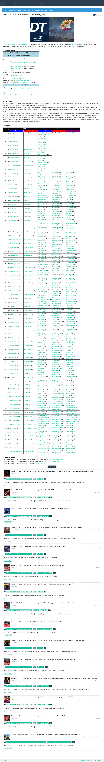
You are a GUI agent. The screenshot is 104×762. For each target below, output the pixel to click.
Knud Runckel (13, 133)
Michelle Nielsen (56, 356)
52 (61, 133)
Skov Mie (68, 368)
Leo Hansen (41, 240)
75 (5, 424)
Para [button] (99, 3)
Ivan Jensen (41, 188)
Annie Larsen (27, 259)
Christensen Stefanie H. (72, 415)
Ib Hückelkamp (41, 221)
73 (5, 416)
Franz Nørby (41, 236)
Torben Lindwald (42, 197)
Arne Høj (40, 191)
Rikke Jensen (55, 370)
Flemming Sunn (41, 317)
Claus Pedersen (14, 228)
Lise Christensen (56, 197)
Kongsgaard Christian (16, 396)
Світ (34, 478)
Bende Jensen (55, 248)
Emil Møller (13, 137)
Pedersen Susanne (27, 82)
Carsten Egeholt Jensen (44, 299)
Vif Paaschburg (28, 161)
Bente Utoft (55, 213)
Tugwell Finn (41, 335)
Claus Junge (41, 307)
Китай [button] (74, 3)
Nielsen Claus (41, 413)
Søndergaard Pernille (57, 385)
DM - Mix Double (40, 463)
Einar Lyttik (40, 166)
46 (33, 133)
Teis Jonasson (41, 311)
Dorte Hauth (69, 274)
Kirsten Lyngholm (70, 246)
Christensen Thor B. (43, 435)
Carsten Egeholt (70, 378)
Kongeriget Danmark (16, 66)
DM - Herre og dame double (55, 459)
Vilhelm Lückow (42, 133)
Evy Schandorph (28, 169)
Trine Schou (55, 335)
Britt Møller (55, 264)
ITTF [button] (68, 3)
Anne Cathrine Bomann (58, 368)
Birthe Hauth (27, 192)
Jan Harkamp (13, 294)
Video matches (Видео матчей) (44, 572)
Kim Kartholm (69, 287)
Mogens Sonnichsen (43, 305)
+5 (50, 497)
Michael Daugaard (70, 291)
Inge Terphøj (69, 172)
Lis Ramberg (27, 200)
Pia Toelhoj (39, 478)
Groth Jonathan (14, 404)
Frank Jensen (69, 252)
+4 (50, 516)
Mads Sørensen (70, 354)
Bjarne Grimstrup (42, 264)
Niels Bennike (41, 142)
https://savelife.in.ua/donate (35, 10)
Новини (51, 467)
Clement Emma (70, 443)
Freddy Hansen (14, 196)
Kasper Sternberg (15, 400)
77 (5, 432)
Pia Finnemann (55, 338)
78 (5, 436)
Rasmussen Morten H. (43, 407)
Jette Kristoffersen (57, 280)
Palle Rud (40, 268)
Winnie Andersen (56, 252)
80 (5, 444)
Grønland (14, 68)
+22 (73, 742)
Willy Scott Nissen (42, 154)
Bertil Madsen (41, 138)
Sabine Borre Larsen (29, 330)
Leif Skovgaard (14, 145)
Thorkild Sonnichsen (15, 165)
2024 (27, 85)
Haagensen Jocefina (27, 95)
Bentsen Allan (41, 315)
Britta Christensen (57, 221)
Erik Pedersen (41, 195)
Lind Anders (69, 425)
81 (5, 447)
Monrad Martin (41, 342)
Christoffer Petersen (43, 378)
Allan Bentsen (43, 610)
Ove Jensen (13, 173)
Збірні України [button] (90, 3)
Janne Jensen (55, 352)
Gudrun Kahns (55, 174)
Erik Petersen (69, 205)
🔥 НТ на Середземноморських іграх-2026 (46, 3)
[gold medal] (6, 87)
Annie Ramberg (56, 291)
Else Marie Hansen (56, 217)
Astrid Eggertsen (56, 209)
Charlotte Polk (56, 278)
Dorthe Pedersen (70, 254)
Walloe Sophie (69, 423)
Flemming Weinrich (43, 272)
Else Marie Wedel (56, 232)
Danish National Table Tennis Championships (15, 44)
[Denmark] (17, 80)
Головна (9, 3)
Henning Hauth (41, 170)
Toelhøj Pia (69, 305)
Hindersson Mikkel (42, 417)
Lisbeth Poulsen (56, 346)
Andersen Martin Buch (26, 89)
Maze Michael (13, 389)
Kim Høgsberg (41, 319)
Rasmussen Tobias (15, 424)
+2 (50, 704)
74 (5, 420)
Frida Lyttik (55, 184)
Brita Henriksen (28, 224)
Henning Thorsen (42, 213)
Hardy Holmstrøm (42, 164)
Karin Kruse (55, 307)
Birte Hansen (69, 184)
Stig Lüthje (13, 224)
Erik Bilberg (41, 137)
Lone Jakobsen (56, 276)
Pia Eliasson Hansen (57, 325)
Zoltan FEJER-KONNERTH (12, 742)
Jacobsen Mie (55, 407)
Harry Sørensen (42, 158)
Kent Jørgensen (42, 280)
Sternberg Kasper (42, 389)
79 (5, 440)
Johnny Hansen (42, 276)
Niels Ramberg (69, 213)
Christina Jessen (56, 362)
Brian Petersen (42, 225)
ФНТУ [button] (81, 3)
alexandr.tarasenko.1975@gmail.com (92, 760)
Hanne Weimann (56, 254)
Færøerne (20, 68)
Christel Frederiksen (57, 317)
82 (5, 451)
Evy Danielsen (27, 153)
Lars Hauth (40, 293)
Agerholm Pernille (56, 382)
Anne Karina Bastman (57, 327)
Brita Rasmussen (70, 231)
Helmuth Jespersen (15, 157)
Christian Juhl (41, 134)
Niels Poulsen (41, 244)
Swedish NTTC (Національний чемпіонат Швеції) (58, 742)
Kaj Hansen (69, 181)
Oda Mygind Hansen (29, 149)
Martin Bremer (69, 366)
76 (5, 428)
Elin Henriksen (55, 236)
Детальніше (7, 485)
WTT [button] (61, 3)
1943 (30, 133)
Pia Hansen (26, 326)
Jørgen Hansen (42, 140)
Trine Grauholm (28, 349)
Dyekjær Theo (69, 444)
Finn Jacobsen (41, 309)
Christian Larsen (42, 376)
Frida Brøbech (27, 173)
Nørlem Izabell (55, 409)
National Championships (17, 78)
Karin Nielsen (55, 360)
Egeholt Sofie (55, 417)
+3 (45, 478)
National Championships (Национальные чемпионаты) (18, 478)
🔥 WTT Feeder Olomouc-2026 (23, 3)
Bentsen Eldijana (70, 450)
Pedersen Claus (24, 80)
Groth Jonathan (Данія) (42, 497)
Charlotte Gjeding (70, 325)
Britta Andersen (56, 250)
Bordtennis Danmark (76, 44)
